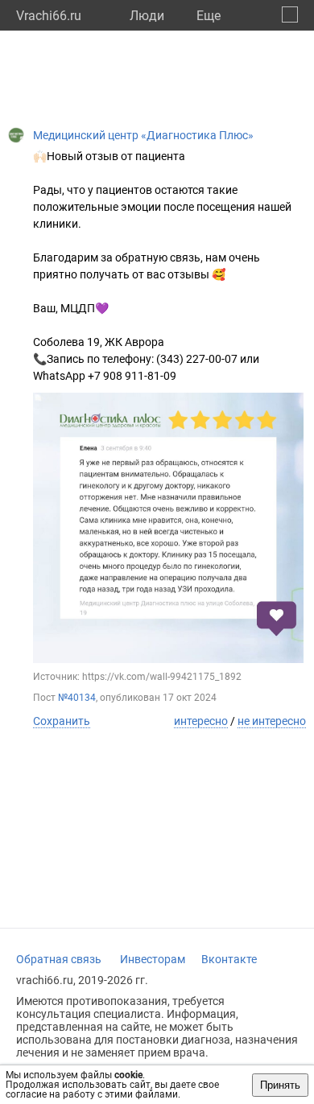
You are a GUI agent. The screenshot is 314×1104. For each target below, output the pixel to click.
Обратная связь (58, 959)
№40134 (77, 697)
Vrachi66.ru (48, 15)
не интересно (272, 721)
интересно (201, 721)
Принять (280, 1085)
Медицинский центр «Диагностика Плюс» (143, 135)
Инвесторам (152, 959)
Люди (147, 15)
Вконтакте (229, 959)
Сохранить (61, 721)
